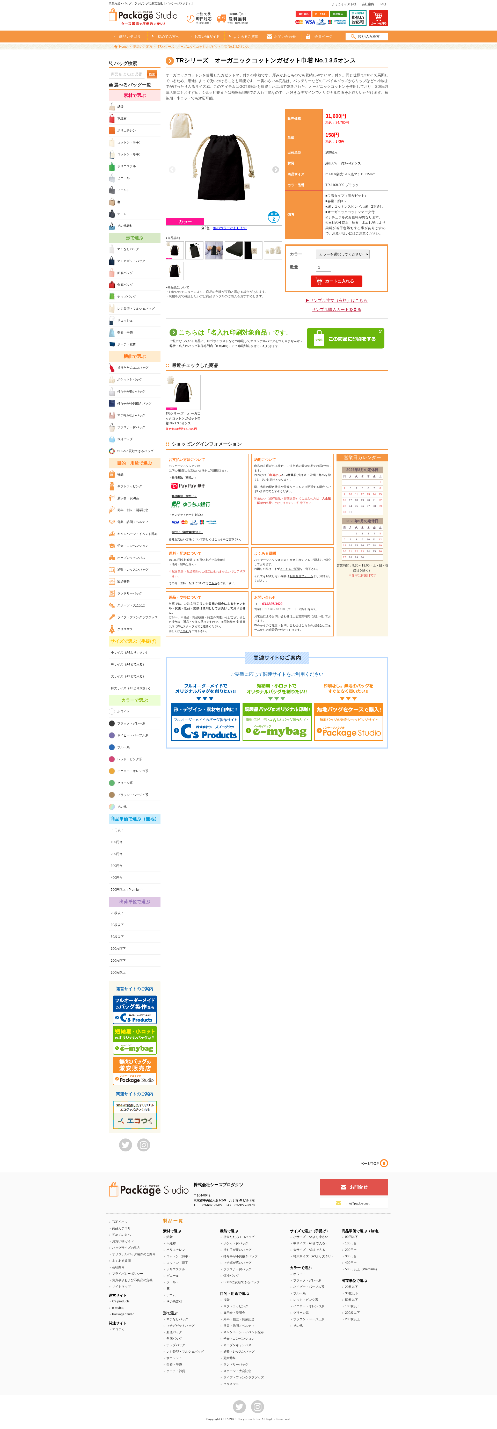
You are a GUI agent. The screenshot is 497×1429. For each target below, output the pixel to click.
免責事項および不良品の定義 (132, 1280)
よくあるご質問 (246, 36)
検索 (152, 74)
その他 (122, 807)
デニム (122, 214)
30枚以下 (117, 925)
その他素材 (125, 226)
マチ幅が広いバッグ (131, 415)
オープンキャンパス (131, 558)
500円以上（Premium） (127, 889)
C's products (120, 1301)
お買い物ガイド (207, 36)
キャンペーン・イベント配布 (137, 534)
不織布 (122, 118)
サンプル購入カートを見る (336, 309)
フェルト (123, 190)
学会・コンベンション (132, 546)
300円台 (116, 866)
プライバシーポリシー (127, 1273)
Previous (172, 170)
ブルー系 (123, 747)
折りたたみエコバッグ (132, 367)
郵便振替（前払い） (184, 496)
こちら (218, 539)
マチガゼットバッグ (131, 261)
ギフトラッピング (129, 486)
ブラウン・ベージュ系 (132, 795)
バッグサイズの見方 (126, 1248)
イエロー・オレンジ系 (132, 771)
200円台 (116, 854)
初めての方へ (168, 36)
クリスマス (125, 629)
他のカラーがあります (230, 228)
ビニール (123, 178)
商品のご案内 (142, 46)
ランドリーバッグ (129, 593)
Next (276, 170)
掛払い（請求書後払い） (187, 532)
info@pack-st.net (357, 1203)
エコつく (118, 1329)
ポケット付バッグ (129, 379)
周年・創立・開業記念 (132, 510)
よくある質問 (121, 1261)
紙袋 (120, 106)
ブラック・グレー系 (131, 723)
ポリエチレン (126, 130)
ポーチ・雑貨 (126, 344)
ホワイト (123, 711)
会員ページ (324, 36)
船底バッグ (125, 273)
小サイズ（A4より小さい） (130, 652)
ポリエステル (126, 166)
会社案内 (368, 4)
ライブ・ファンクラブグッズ (137, 617)
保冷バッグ (125, 439)
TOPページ (120, 1222)
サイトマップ (121, 1286)
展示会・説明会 (128, 498)
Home (123, 46)
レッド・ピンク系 (129, 759)
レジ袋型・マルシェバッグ (136, 308)
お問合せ (359, 1187)
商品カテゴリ (121, 1228)
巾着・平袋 (125, 332)
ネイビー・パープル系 (132, 735)
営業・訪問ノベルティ (132, 522)
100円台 (116, 842)
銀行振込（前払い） (184, 477)
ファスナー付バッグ (131, 427)
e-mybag (118, 1308)
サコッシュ (125, 320)
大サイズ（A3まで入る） (128, 676)
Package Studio (123, 1314)
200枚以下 (118, 960)
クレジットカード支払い (187, 514)
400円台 (116, 878)
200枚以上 (118, 972)
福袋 (120, 474)
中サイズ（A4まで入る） (128, 664)
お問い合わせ (285, 36)
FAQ (383, 4)
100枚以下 (118, 949)
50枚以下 (117, 937)
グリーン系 (125, 783)
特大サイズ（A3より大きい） (131, 688)
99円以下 (117, 830)
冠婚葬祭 (123, 581)
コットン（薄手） (129, 142)
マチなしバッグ (128, 249)
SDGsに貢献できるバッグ (135, 451)
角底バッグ (125, 285)
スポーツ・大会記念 (131, 605)
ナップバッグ (126, 297)
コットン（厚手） (129, 154)
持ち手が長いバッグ (131, 391)
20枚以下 (117, 913)
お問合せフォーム (301, 576)
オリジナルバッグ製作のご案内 (134, 1254)
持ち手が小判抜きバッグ (134, 403)
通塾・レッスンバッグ (132, 569)
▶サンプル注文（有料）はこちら (336, 300)
